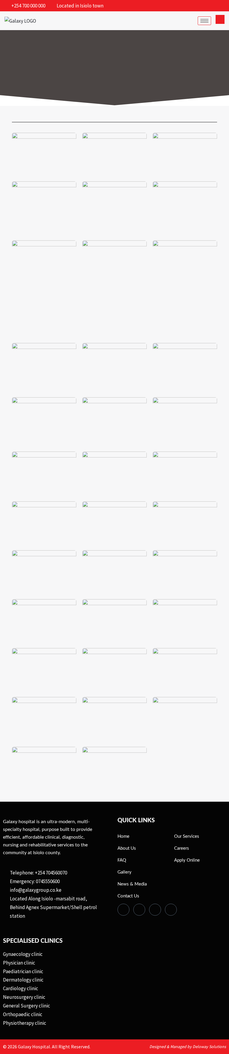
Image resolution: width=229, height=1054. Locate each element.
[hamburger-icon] (204, 20)
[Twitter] (139, 910)
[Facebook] (123, 910)
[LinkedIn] (155, 910)
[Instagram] (171, 910)
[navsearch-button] (220, 19)
